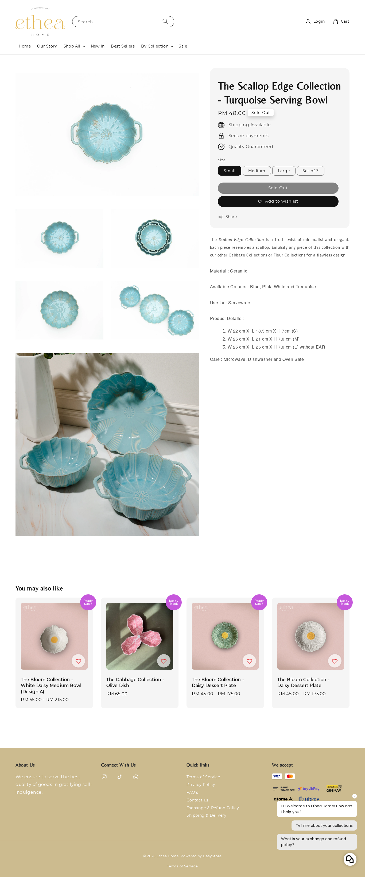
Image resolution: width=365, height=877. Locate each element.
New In (98, 46)
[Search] (165, 21)
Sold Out (278, 187)
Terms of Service (203, 777)
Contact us (197, 800)
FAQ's (192, 792)
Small (230, 170)
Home (25, 46)
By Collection (154, 46)
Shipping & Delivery (206, 815)
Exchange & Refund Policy (213, 807)
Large (284, 170)
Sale (183, 46)
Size (222, 160)
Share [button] (231, 216)
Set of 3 (310, 170)
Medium (256, 170)
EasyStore (212, 856)
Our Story (47, 46)
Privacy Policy (201, 784)
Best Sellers (123, 46)
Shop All (72, 46)
